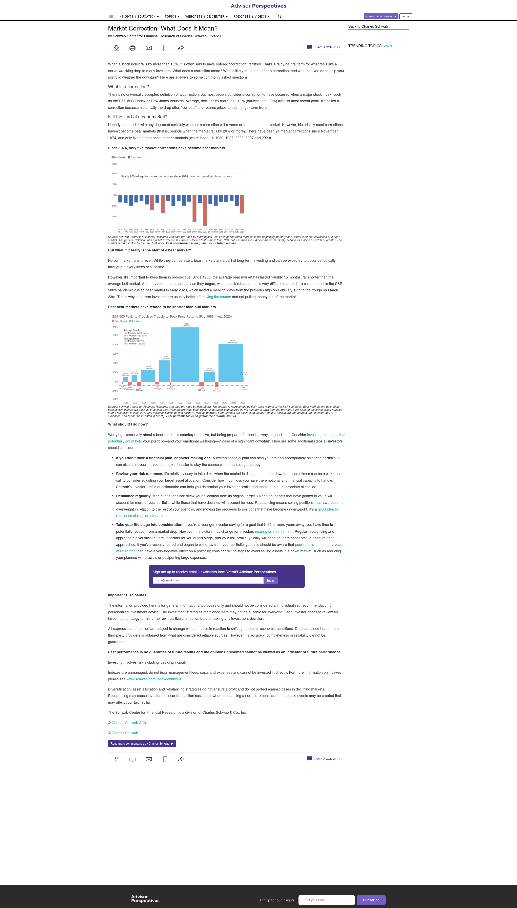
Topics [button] (171, 16)
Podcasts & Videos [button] (250, 16)
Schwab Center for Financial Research (144, 35)
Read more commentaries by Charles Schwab (141, 743)
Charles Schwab (193, 35)
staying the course (217, 296)
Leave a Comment (326, 47)
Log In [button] (406, 16)
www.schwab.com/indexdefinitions (154, 678)
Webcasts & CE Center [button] (205, 16)
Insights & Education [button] (138, 16)
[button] (116, 48)
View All (388, 45)
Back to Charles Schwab (368, 26)
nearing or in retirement (274, 531)
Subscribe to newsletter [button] (381, 16)
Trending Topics (365, 46)
